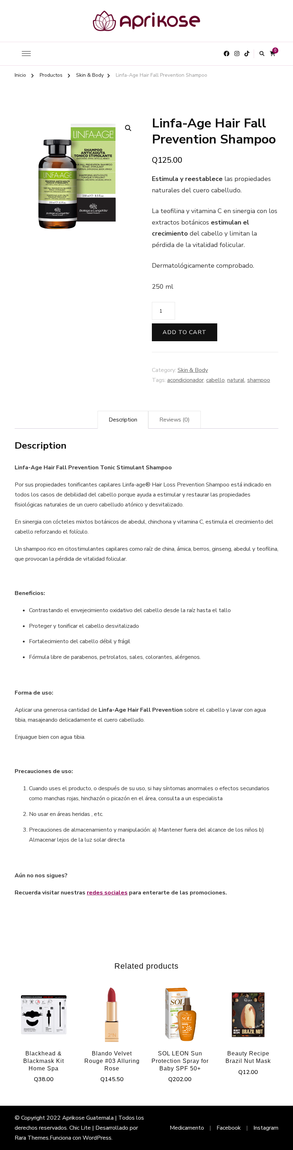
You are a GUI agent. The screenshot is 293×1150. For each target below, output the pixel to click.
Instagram (265, 1128)
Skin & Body (193, 370)
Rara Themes (32, 1138)
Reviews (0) (174, 420)
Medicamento (187, 1128)
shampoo (258, 380)
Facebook (229, 1128)
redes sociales (107, 893)
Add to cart (185, 332)
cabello (215, 380)
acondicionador (185, 380)
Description (123, 420)
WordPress (97, 1138)
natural (236, 380)
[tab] (123, 420)
